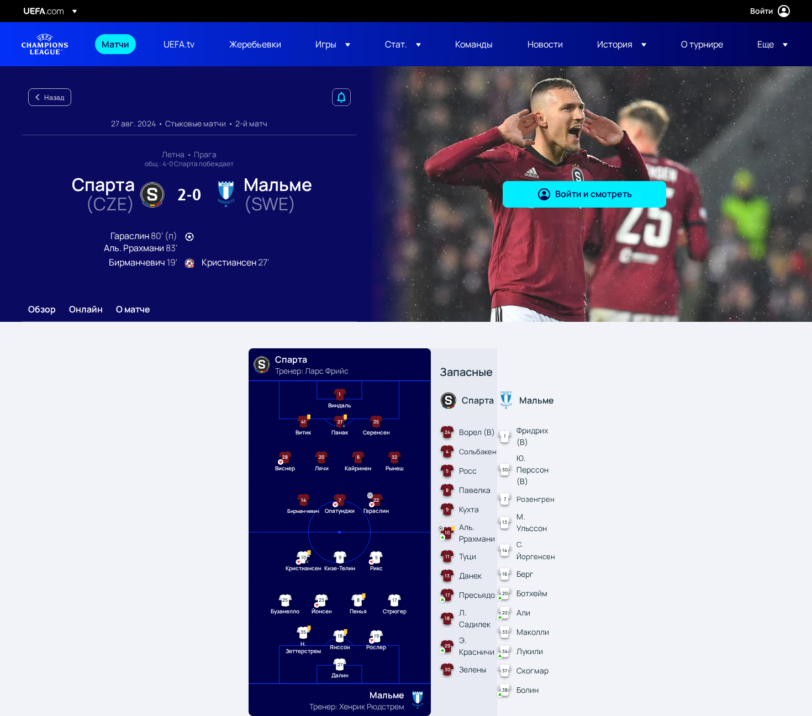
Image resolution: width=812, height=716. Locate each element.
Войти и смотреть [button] (593, 194)
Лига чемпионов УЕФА (45, 44)
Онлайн (86, 310)
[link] (115, 44)
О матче (133, 310)
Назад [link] (54, 97)
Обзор (42, 310)
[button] (332, 44)
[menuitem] (118, 44)
